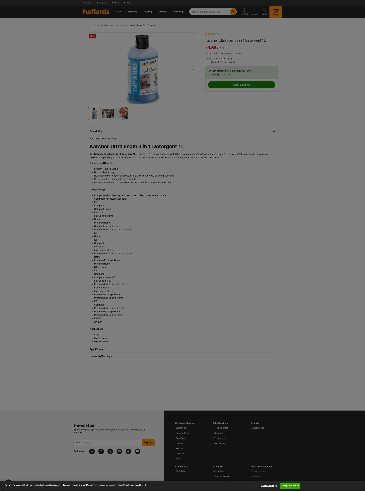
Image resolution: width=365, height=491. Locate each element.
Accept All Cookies (290, 485)
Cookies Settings (269, 485)
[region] (182, 486)
